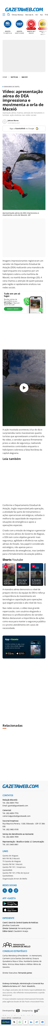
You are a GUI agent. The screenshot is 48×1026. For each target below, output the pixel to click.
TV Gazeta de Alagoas (12, 861)
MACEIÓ (25, 77)
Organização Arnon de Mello (15, 878)
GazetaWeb (7, 870)
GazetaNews (8, 875)
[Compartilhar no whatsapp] (20, 1022)
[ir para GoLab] (30, 1010)
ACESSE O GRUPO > (13, 309)
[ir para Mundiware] (11, 1010)
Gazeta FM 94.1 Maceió (12, 864)
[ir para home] (24, 9)
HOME (5, 77)
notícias (14, 77)
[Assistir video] (24, 387)
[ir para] (10, 904)
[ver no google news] (42, 1022)
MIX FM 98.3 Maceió (11, 858)
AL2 (41, 15)
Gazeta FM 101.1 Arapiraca (14, 867)
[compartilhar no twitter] (14, 1022)
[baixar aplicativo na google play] (9, 653)
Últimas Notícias (17, 15)
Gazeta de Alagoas (10, 855)
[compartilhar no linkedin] (31, 1022)
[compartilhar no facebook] (25, 1022)
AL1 (36, 15)
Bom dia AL (29, 15)
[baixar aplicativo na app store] (20, 653)
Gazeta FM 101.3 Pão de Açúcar (16, 873)
